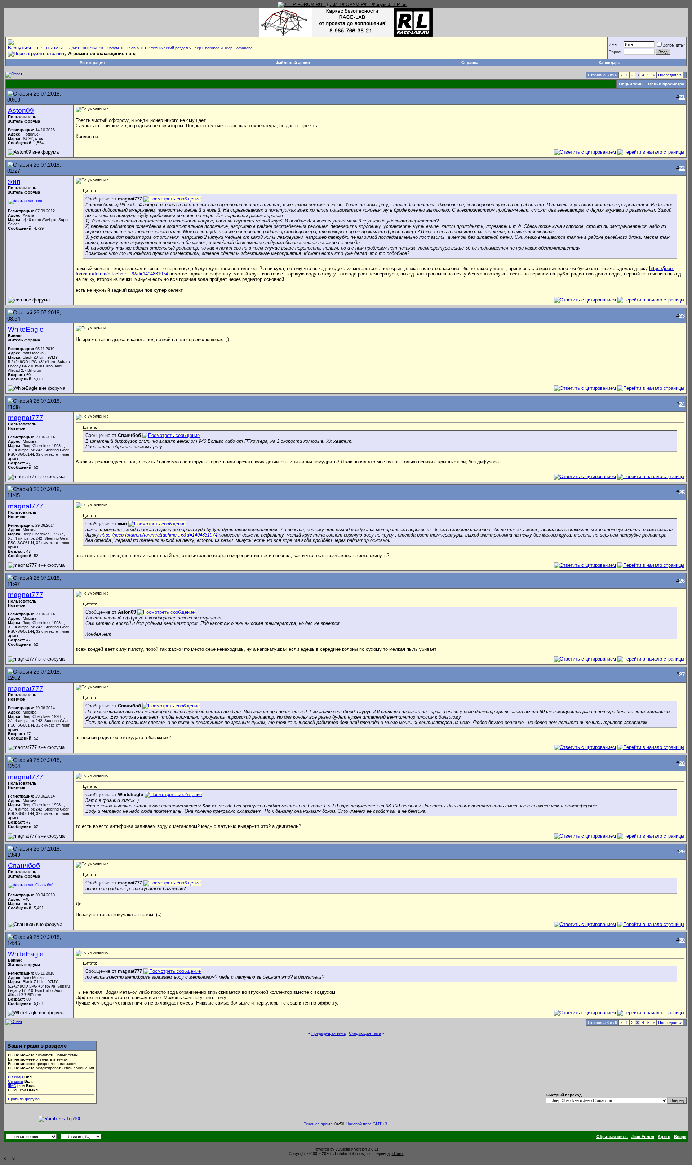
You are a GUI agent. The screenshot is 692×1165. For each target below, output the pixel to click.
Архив (664, 1136)
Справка (469, 63)
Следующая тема (365, 1033)
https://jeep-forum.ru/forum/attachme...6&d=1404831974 (158, 535)
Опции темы (631, 84)
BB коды (15, 1077)
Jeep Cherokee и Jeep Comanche (222, 48)
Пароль (615, 52)
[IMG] (13, 1086)
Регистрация (92, 63)
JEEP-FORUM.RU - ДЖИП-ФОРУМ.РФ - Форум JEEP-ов (84, 48)
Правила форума (24, 1099)
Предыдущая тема (328, 1033)
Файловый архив (293, 63)
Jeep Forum (642, 1136)
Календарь (609, 63)
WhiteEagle (26, 329)
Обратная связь (612, 1136)
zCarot (398, 1153)
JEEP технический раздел (164, 48)
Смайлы (15, 1081)
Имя (613, 44)
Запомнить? (674, 45)
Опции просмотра (666, 84)
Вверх (680, 1136)
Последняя (670, 75)
